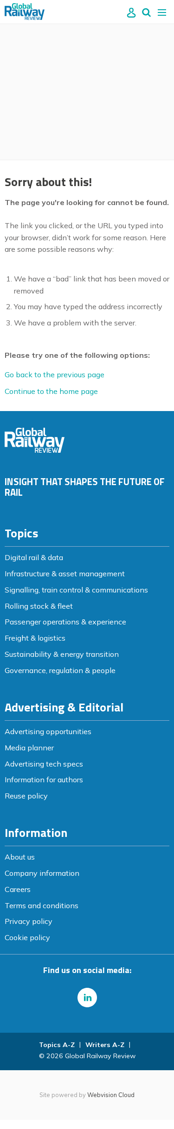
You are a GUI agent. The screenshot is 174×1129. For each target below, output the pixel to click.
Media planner (29, 747)
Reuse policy (26, 795)
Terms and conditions (41, 905)
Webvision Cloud (111, 1094)
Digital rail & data (34, 557)
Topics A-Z (57, 1045)
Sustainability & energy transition (62, 654)
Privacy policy (28, 921)
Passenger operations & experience (65, 621)
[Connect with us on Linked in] (87, 997)
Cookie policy (27, 937)
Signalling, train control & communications (76, 589)
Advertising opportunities (48, 731)
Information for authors (44, 779)
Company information (42, 873)
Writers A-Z (104, 1045)
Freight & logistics (35, 637)
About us (20, 856)
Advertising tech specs (44, 763)
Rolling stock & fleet (39, 606)
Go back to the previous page (54, 374)
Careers (18, 889)
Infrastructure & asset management (65, 573)
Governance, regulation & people (60, 670)
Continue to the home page (51, 391)
